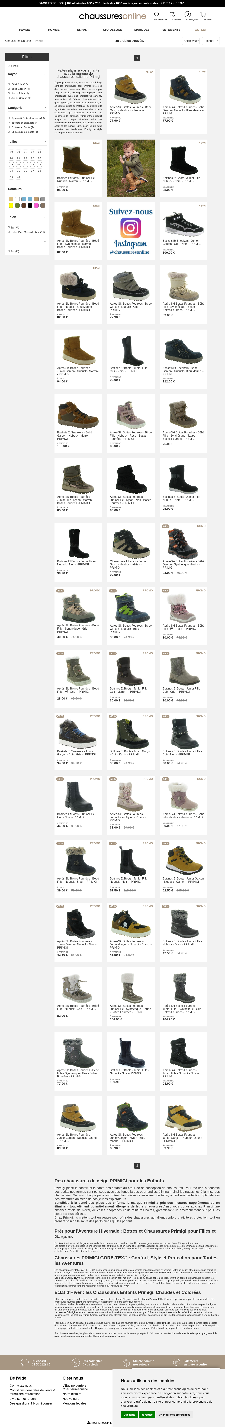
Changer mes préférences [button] (174, 1414)
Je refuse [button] (147, 1414)
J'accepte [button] (129, 1414)
